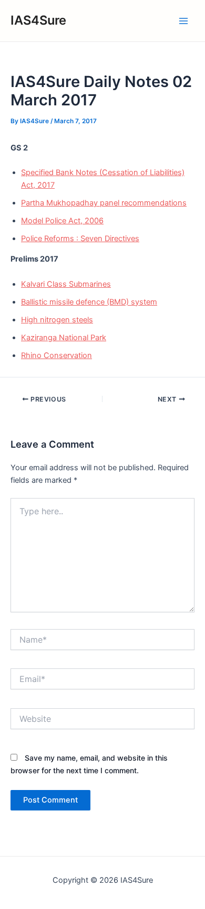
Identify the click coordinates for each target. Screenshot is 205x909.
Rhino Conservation (56, 355)
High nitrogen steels (57, 319)
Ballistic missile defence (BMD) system (89, 302)
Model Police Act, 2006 (62, 220)
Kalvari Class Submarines (66, 284)
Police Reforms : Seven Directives (80, 238)
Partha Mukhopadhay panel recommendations (104, 203)
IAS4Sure (38, 20)
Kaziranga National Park (63, 337)
